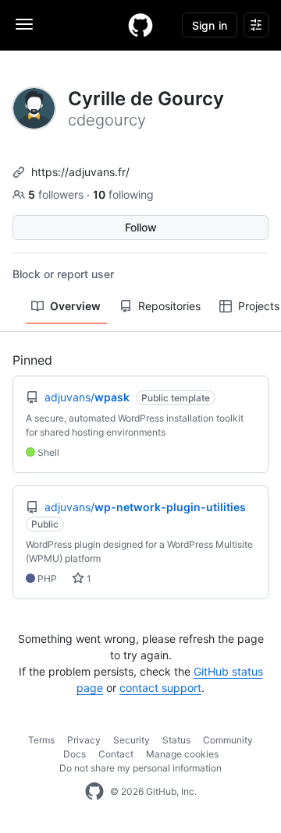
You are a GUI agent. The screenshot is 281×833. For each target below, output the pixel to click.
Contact (115, 754)
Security (131, 740)
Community (228, 740)
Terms (41, 740)
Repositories (169, 305)
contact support (160, 687)
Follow (141, 227)
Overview (75, 305)
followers (57, 194)
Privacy (84, 740)
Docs (74, 754)
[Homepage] (140, 24)
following (123, 194)
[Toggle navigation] (24, 24)
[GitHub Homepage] (94, 792)
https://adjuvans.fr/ (80, 171)
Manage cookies (182, 754)
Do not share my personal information (140, 768)
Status (176, 740)
